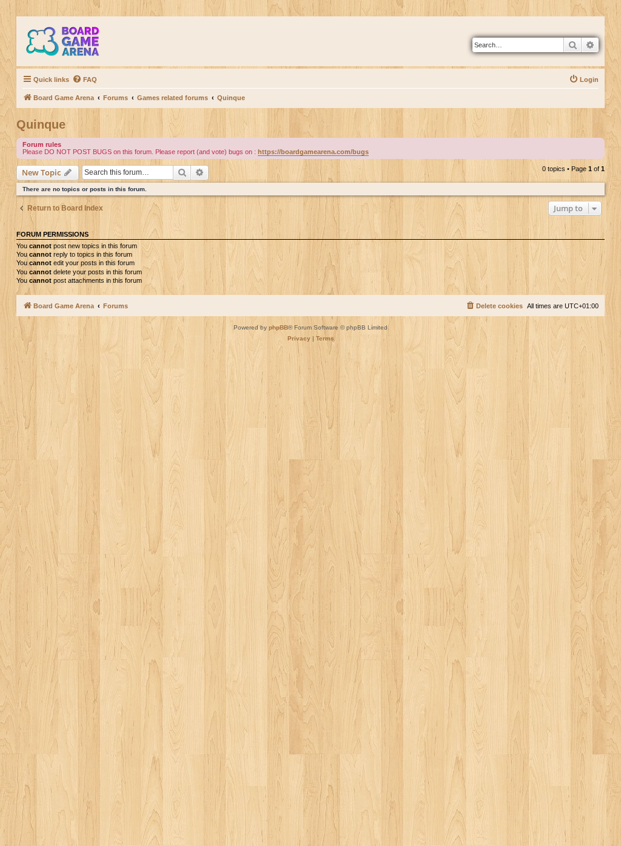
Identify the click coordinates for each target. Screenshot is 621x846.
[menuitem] (84, 79)
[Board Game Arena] (71, 41)
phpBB (278, 327)
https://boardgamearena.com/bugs (313, 151)
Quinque (40, 124)
